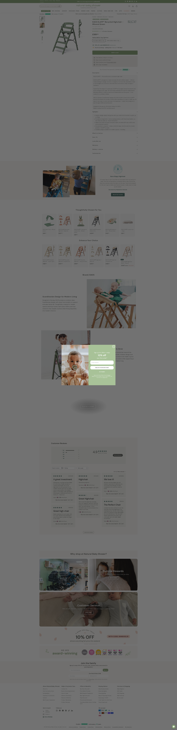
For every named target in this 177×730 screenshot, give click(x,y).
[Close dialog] (113, 346)
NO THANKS (102, 371)
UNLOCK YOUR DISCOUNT (102, 367)
